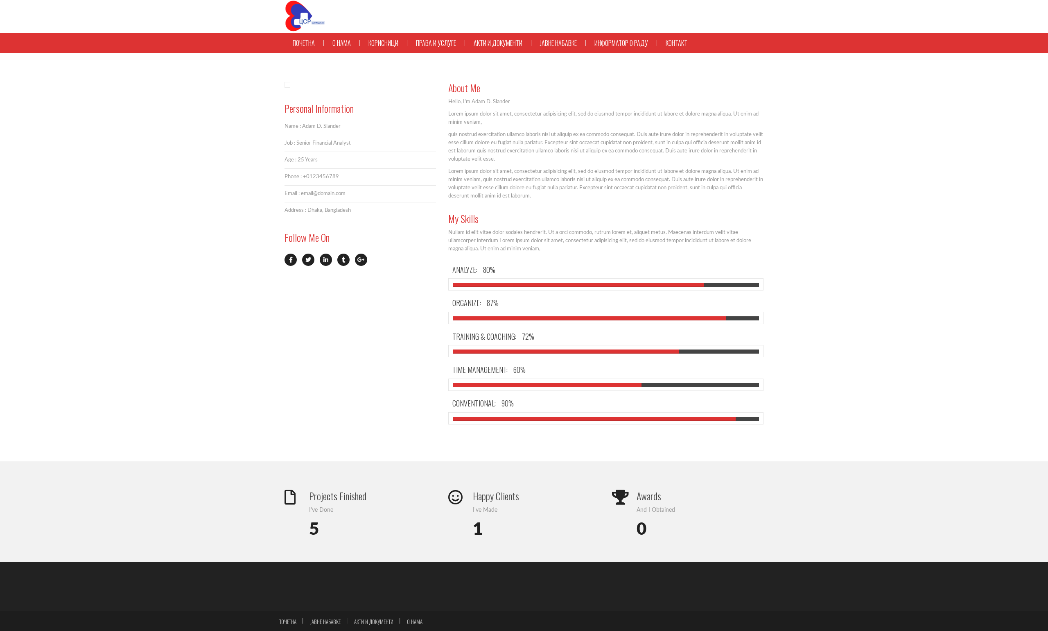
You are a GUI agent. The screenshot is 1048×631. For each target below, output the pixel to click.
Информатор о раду (621, 43)
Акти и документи (498, 43)
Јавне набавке (558, 43)
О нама (341, 43)
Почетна (304, 43)
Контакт (676, 43)
